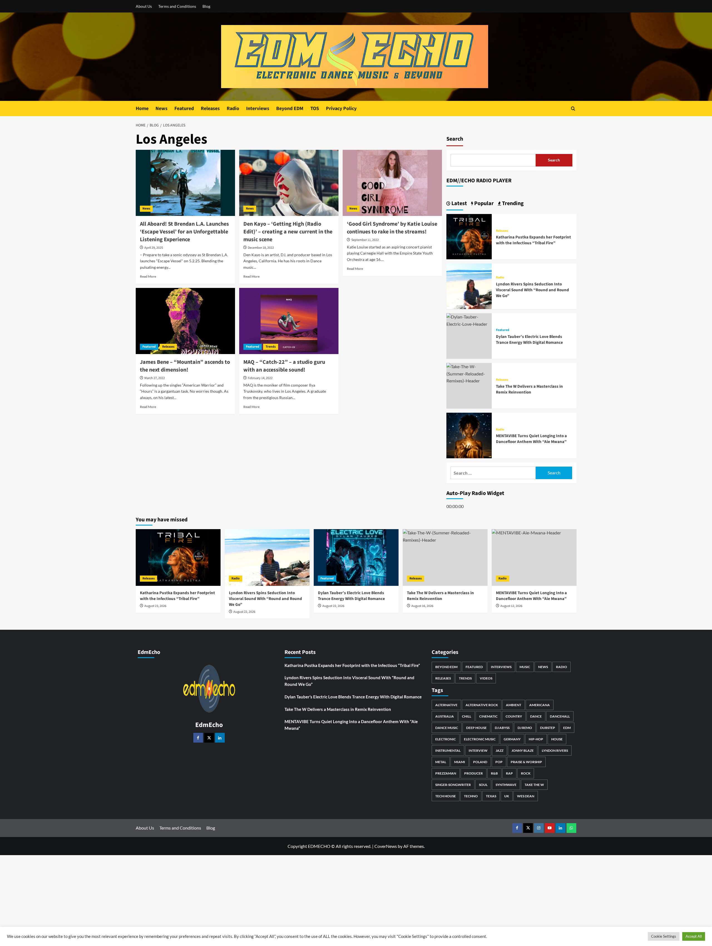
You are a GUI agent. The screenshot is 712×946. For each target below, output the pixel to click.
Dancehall (560, 716)
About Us (144, 6)
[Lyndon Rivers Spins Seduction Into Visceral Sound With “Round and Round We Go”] (469, 285)
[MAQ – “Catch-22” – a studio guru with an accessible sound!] (288, 321)
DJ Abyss (502, 728)
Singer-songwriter (453, 785)
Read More (148, 276)
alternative (446, 705)
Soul (483, 785)
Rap (509, 773)
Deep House (476, 728)
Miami (459, 762)
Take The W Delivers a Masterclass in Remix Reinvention (529, 389)
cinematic (488, 716)
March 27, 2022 (154, 378)
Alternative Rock (482, 705)
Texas (491, 796)
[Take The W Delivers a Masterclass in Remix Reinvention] (469, 372)
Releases (210, 108)
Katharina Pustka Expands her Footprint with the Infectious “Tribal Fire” (533, 240)
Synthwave (506, 785)
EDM (567, 728)
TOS (314, 108)
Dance (536, 716)
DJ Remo (525, 728)
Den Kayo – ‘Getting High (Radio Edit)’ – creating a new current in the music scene (287, 231)
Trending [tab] (512, 203)
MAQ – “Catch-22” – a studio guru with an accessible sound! (284, 366)
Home (142, 108)
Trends (271, 346)
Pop (499, 762)
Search (454, 139)
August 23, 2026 (155, 606)
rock (525, 773)
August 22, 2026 (244, 611)
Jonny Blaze (522, 750)
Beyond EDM (289, 108)
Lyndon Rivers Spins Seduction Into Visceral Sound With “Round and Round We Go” (532, 290)
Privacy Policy (341, 108)
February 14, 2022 (260, 378)
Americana (539, 705)
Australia (444, 716)
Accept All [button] (694, 936)
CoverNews (385, 846)
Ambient (513, 705)
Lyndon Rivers (555, 750)
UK (506, 796)
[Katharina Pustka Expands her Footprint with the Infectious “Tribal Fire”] (469, 236)
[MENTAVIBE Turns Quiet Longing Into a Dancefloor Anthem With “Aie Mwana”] (469, 434)
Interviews (257, 108)
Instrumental (448, 750)
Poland (480, 762)
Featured (184, 108)
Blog (206, 6)
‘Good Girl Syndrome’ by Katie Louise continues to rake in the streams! (392, 228)
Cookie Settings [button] (663, 936)
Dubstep (547, 728)
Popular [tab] (483, 203)
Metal (440, 762)
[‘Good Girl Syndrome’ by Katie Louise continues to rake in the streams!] (392, 183)
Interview (478, 750)
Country (514, 716)
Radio (233, 108)
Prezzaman (445, 773)
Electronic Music (480, 739)
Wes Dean (525, 796)
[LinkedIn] (220, 738)
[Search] (573, 108)
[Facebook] (198, 738)
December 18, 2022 (261, 247)
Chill (466, 716)
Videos (486, 678)
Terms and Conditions (177, 6)
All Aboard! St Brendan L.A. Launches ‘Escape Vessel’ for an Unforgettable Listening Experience (184, 231)
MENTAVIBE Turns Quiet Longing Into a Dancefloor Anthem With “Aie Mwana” (531, 439)
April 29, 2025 (153, 247)
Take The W (534, 785)
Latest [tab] (458, 203)
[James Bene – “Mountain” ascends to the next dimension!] (185, 321)
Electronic (445, 739)
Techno (471, 796)
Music (525, 667)
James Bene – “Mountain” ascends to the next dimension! (185, 366)
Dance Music (446, 728)
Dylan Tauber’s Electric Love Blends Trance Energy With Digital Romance (529, 339)
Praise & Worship (526, 762)
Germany (512, 739)
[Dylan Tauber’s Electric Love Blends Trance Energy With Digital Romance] (469, 319)
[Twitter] (209, 738)
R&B (494, 773)
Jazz (499, 750)
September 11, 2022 (365, 240)
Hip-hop (536, 739)
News (161, 108)
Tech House (445, 796)
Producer (473, 773)
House (557, 739)
